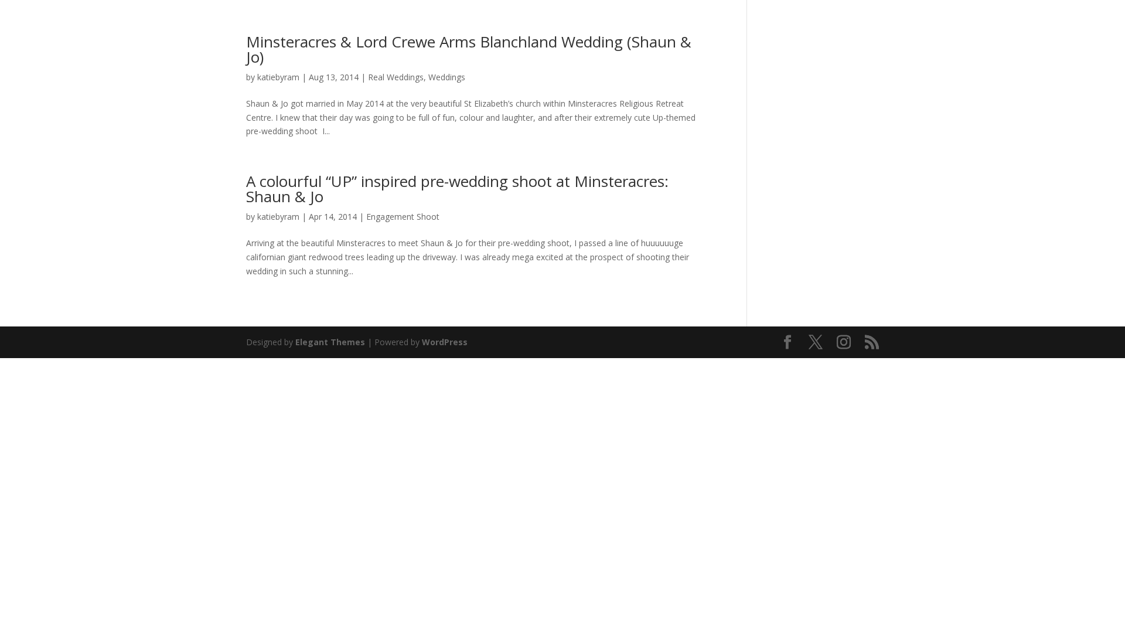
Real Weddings (396, 77)
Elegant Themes (330, 342)
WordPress (445, 342)
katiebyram (278, 77)
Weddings (446, 77)
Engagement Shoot (402, 216)
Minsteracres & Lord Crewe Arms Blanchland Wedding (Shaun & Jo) (468, 49)
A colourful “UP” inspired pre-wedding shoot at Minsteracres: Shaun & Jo (457, 189)
